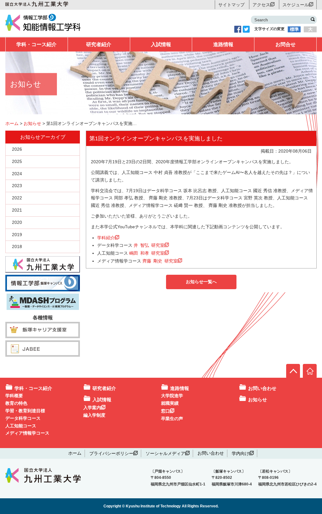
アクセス (261, 4)
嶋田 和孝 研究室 (146, 253)
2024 (17, 173)
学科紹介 (106, 237)
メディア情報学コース (27, 433)
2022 (17, 197)
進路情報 (223, 44)
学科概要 (14, 395)
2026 (17, 149)
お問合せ (285, 44)
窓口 (165, 410)
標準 (294, 29)
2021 (17, 210)
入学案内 (92, 407)
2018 (17, 246)
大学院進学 (172, 395)
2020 (17, 222)
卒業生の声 (172, 418)
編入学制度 (94, 415)
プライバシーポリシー (111, 453)
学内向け (240, 453)
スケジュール (295, 4)
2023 (17, 185)
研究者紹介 (98, 44)
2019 (17, 234)
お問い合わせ (262, 388)
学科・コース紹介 (36, 44)
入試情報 (161, 44)
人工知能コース (20, 425)
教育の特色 (16, 403)
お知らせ (257, 399)
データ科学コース (23, 418)
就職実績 (170, 403)
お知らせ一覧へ (201, 281)
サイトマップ (231, 4)
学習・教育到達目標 (25, 410)
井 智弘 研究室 (149, 245)
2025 (17, 161)
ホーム (74, 453)
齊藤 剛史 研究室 (160, 260)
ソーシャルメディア (165, 453)
